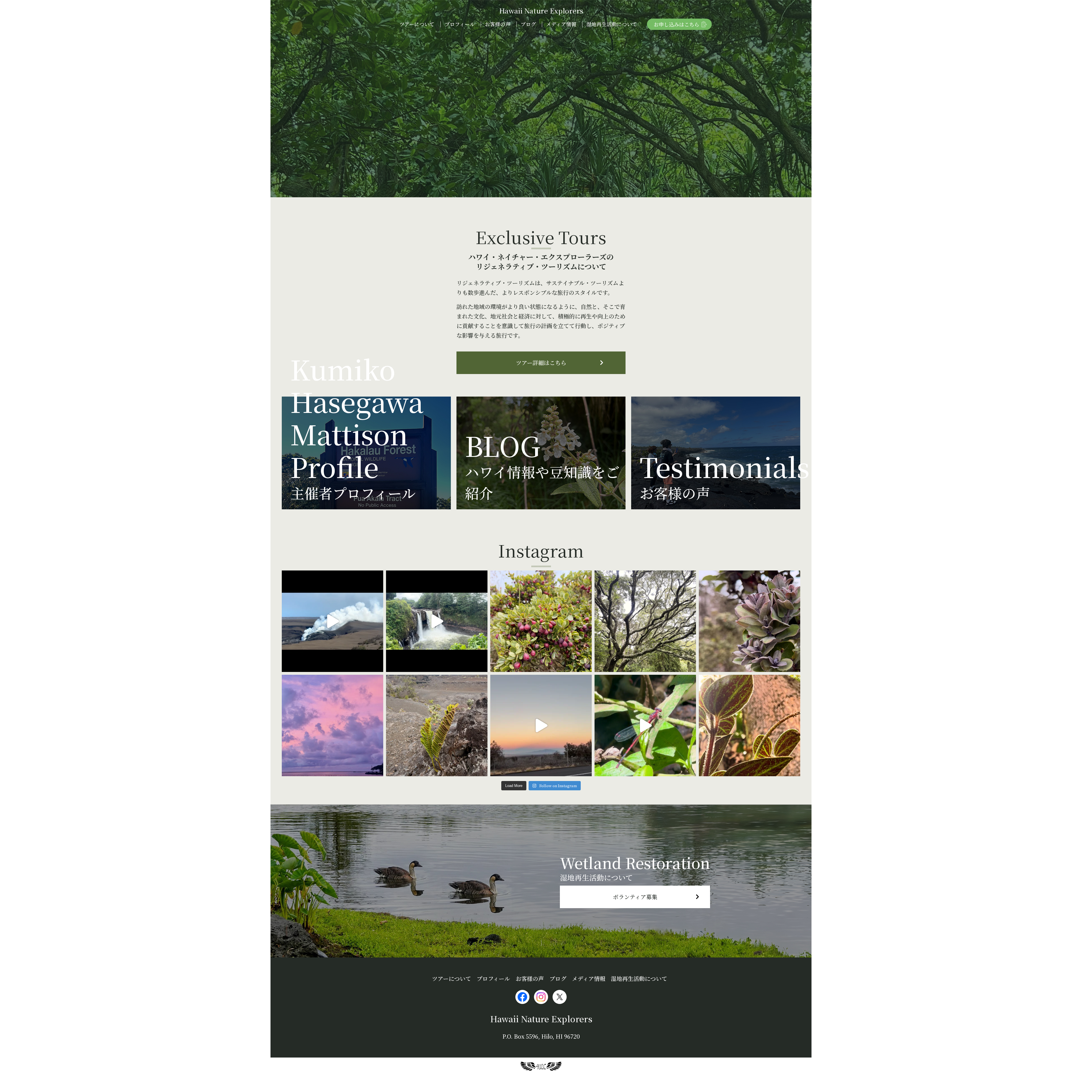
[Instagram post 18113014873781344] (436, 621)
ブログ (528, 24)
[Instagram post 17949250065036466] (541, 621)
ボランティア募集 (635, 897)
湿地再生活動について (611, 24)
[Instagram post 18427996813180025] (541, 725)
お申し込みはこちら (676, 24)
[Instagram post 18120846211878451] (332, 725)
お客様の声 (497, 24)
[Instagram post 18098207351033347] (332, 621)
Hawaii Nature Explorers (541, 11)
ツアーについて (416, 24)
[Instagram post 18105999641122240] (436, 725)
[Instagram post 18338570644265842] (749, 725)
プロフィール (460, 24)
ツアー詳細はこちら (541, 363)
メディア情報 (561, 24)
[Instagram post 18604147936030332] (645, 621)
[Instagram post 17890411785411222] (645, 725)
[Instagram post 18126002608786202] (749, 621)
